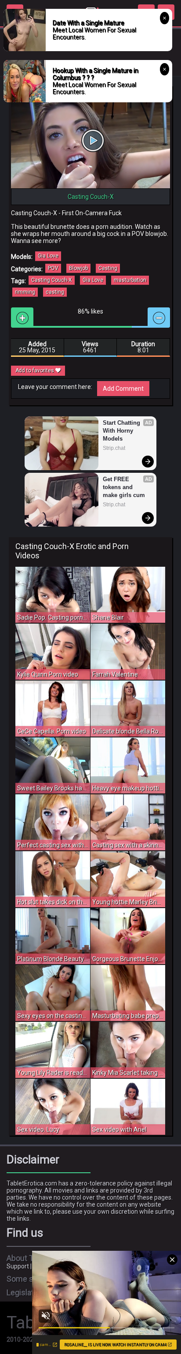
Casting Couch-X (51, 280)
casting (55, 292)
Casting (107, 268)
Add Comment (123, 388)
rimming (25, 292)
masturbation (130, 280)
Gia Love (48, 256)
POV (53, 268)
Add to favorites (35, 370)
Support (18, 1266)
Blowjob (78, 268)
